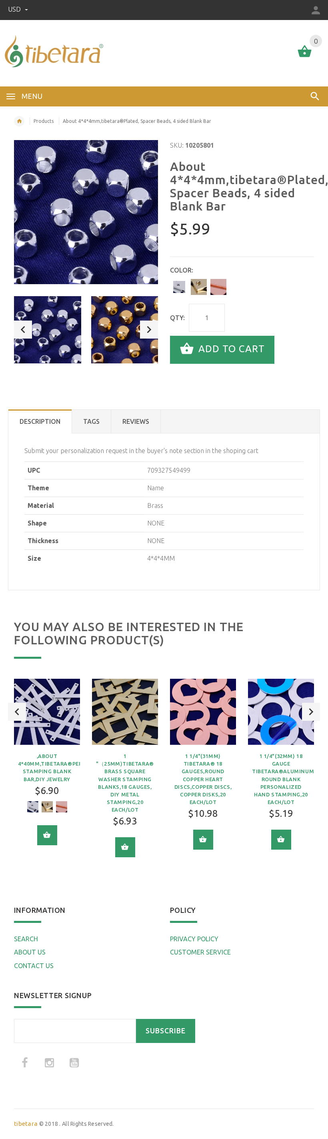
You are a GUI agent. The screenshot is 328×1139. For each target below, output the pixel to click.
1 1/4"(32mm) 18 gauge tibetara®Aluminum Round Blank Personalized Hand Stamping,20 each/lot (283, 779)
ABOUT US (30, 952)
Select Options (47, 835)
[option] (47, 329)
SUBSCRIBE (166, 1031)
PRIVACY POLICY (194, 938)
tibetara (26, 1123)
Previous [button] (23, 330)
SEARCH (26, 938)
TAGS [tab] (91, 421)
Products (44, 121)
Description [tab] (40, 421)
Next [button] (149, 330)
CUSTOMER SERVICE (200, 952)
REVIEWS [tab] (135, 421)
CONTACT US (34, 965)
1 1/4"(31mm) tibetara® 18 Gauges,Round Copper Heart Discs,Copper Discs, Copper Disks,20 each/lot (203, 779)
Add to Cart (230, 348)
